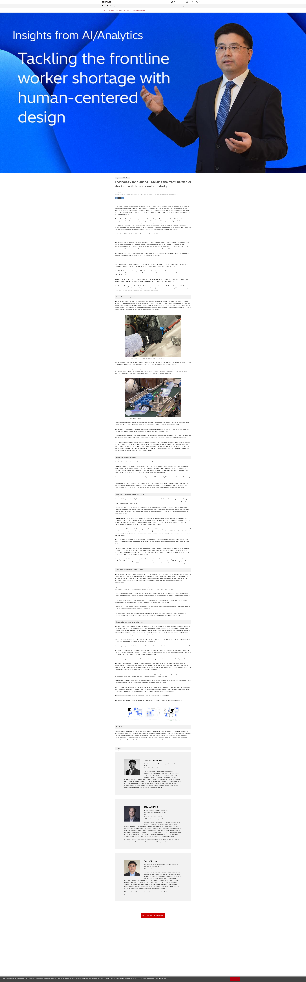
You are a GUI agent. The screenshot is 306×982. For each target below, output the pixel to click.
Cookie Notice (235, 979)
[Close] (303, 979)
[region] (153, 979)
